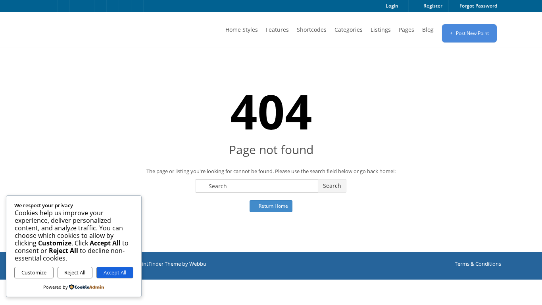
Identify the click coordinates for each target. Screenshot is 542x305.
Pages (406, 29)
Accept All (115, 272)
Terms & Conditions (478, 263)
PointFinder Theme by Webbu (171, 263)
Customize (33, 272)
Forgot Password (477, 5)
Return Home (273, 206)
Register (432, 5)
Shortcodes (312, 29)
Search (332, 185)
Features (277, 29)
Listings (381, 29)
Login (391, 5)
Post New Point (472, 33)
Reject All (74, 272)
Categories (348, 29)
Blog (428, 29)
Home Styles (241, 29)
